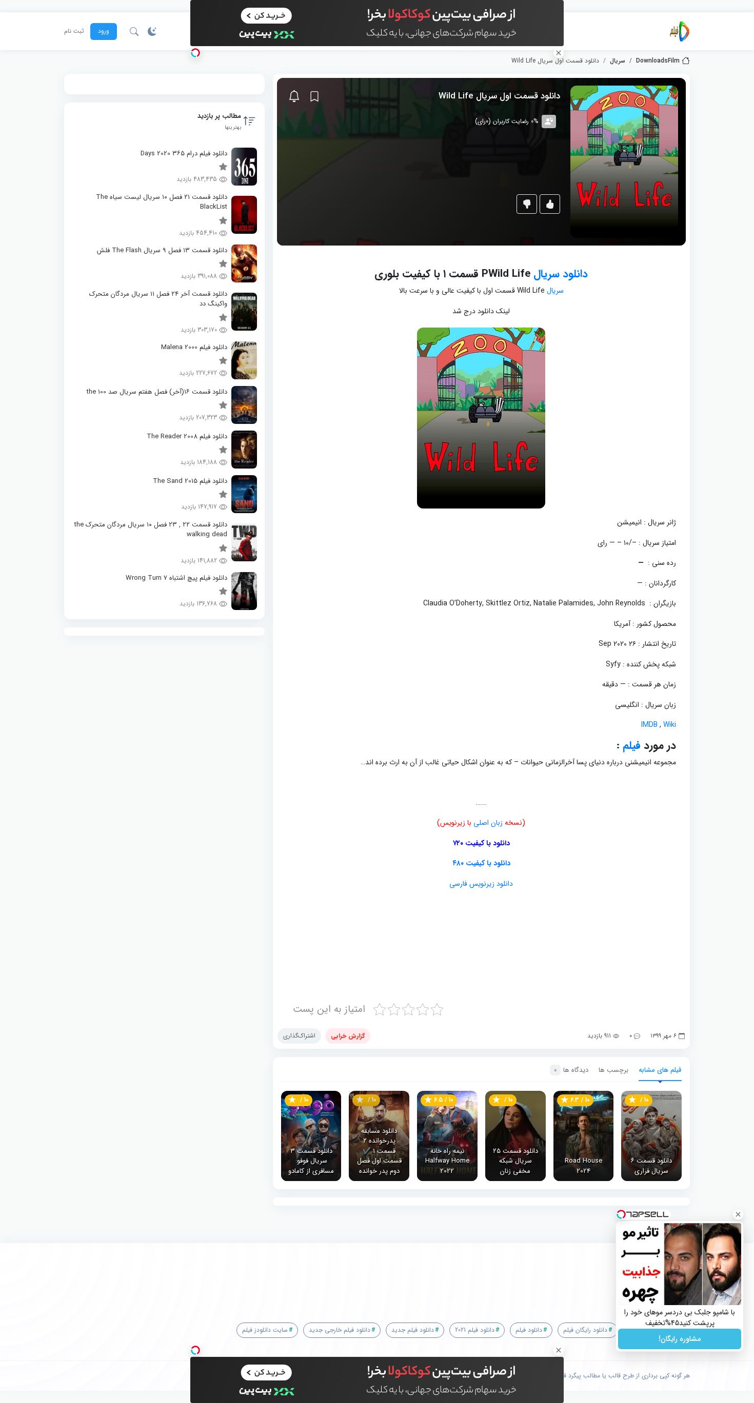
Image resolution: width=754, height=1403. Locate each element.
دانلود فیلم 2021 (474, 1330)
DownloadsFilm (658, 61)
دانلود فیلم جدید (412, 1330)
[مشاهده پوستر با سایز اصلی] (624, 161)
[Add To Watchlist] (314, 96)
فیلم (632, 745)
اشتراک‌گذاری (299, 1036)
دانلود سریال (560, 274)
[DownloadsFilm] (679, 31)
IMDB (649, 724)
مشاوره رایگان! (680, 1339)
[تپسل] (195, 53)
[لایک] (550, 204)
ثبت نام (74, 31)
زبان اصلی (488, 822)
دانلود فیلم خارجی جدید (339, 1330)
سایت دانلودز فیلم (265, 1330)
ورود (103, 31)
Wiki (668, 724)
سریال (617, 61)
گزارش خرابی (348, 1036)
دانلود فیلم (528, 1330)
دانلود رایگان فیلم (585, 1330)
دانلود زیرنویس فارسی (481, 883)
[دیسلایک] (527, 204)
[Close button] (738, 1214)
